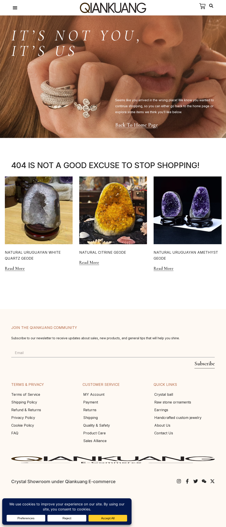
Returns (89, 410)
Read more (15, 268)
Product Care (94, 433)
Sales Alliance (95, 441)
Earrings (161, 410)
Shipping (90, 417)
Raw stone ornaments (172, 402)
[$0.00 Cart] (202, 6)
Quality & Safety (96, 425)
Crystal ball (163, 394)
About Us (162, 425)
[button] (15, 7)
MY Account (93, 394)
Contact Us (163, 433)
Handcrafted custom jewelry (178, 417)
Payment (90, 402)
